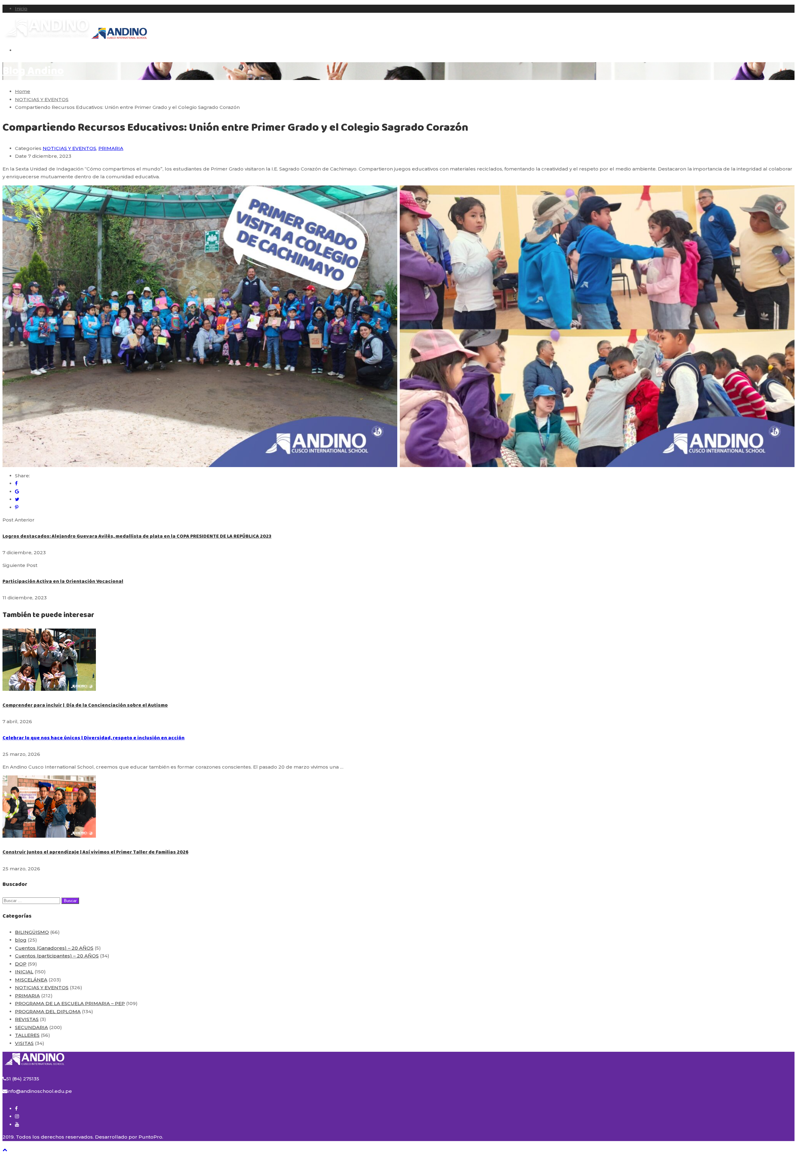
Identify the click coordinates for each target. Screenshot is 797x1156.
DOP (20, 964)
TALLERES (27, 1035)
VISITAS (24, 1043)
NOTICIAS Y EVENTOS (69, 148)
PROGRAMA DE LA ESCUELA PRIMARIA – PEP (70, 1003)
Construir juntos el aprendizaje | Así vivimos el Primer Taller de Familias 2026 (95, 852)
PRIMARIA (110, 148)
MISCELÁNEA (31, 980)
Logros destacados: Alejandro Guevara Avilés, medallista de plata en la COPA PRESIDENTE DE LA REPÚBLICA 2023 (136, 536)
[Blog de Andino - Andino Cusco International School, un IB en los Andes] (46, 38)
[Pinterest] (16, 507)
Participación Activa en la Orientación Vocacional (62, 581)
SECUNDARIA (31, 1027)
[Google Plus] (17, 491)
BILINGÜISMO (32, 932)
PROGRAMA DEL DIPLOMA (48, 1011)
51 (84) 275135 (22, 1079)
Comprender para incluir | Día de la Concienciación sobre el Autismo (85, 705)
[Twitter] (17, 499)
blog (20, 940)
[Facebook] (16, 483)
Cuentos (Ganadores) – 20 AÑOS (54, 948)
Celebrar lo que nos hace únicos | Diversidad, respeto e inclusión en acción (93, 738)
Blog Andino (33, 71)
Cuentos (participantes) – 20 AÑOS (57, 956)
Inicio (21, 9)
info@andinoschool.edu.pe (39, 1091)
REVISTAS (27, 1019)
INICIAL (24, 972)
